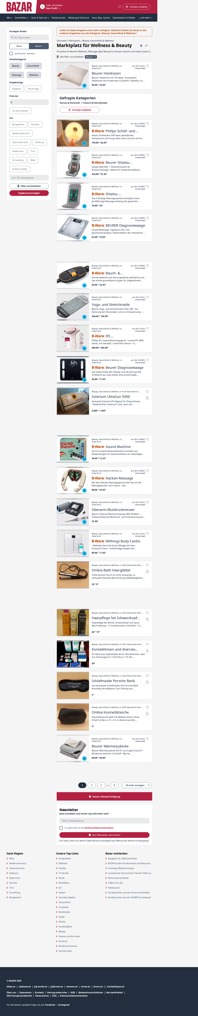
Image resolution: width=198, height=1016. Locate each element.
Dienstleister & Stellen (124, 17)
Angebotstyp (16, 82)
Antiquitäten (65, 858)
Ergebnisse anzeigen (29, 193)
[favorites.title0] (119, 7)
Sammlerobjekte (67, 897)
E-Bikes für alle (125, 882)
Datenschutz (42, 995)
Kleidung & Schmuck (78, 17)
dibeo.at (13, 986)
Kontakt (39, 992)
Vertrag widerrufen (57, 992)
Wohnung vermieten (128, 877)
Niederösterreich (17, 863)
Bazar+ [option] (38, 46)
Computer (64, 907)
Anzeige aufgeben (81, 109)
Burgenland (15, 897)
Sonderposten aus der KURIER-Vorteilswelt (130, 897)
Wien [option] (33, 160)
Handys (62, 868)
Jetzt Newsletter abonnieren (106, 834)
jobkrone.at (58, 986)
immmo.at (73, 986)
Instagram (64, 1004)
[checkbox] (29, 53)
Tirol (11, 887)
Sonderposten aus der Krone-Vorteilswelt (130, 892)
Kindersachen (59, 17)
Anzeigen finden (18, 31)
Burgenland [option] (18, 124)
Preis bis (13, 96)
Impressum (27, 992)
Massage (16, 74)
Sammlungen (65, 950)
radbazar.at (26, 986)
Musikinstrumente (68, 946)
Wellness (33, 74)
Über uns (11, 992)
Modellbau (64, 882)
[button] (51, 7)
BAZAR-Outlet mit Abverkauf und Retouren (130, 863)
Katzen (62, 892)
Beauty (15, 65)
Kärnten (13, 882)
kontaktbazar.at (115, 986)
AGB (74, 992)
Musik (62, 877)
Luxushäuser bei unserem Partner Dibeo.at (130, 873)
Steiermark (14, 877)
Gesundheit (33, 65)
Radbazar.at (124, 887)
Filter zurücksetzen (31, 186)
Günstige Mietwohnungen (130, 868)
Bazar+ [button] (90, 56)
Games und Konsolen (69, 936)
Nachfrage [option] (33, 88)
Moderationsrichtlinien (90, 992)
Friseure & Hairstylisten (95, 102)
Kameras (63, 941)
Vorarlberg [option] (17, 160)
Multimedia (64, 911)
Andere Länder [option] (19, 169)
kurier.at (87, 986)
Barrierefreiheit (116, 992)
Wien (11, 858)
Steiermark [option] (18, 151)
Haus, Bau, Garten (101, 17)
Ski (60, 887)
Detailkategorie (17, 59)
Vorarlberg (14, 892)
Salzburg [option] (39, 142)
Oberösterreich (17, 868)
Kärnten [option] (35, 124)
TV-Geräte (64, 873)
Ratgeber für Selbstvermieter (130, 858)
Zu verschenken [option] (20, 110)
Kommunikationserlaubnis (99, 827)
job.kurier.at (42, 986)
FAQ (54, 995)
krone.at (100, 986)
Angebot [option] (16, 88)
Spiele (62, 916)
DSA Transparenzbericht (21, 995)
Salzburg (13, 873)
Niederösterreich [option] (21, 133)
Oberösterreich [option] (20, 142)
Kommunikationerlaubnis (74, 995)
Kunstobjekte (65, 926)
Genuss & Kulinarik (70, 102)
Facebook (51, 1004)
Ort (11, 118)
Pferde (62, 921)
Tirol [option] (33, 151)
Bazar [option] (19, 46)
